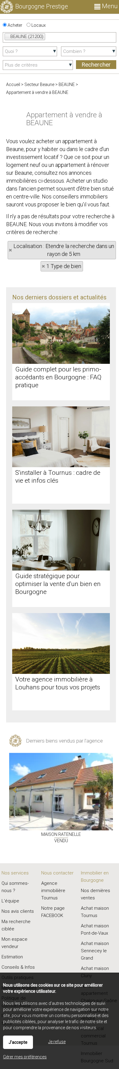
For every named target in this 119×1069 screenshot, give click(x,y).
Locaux (38, 25)
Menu (108, 6)
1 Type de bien (63, 266)
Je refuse (57, 1041)
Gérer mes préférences (25, 1056)
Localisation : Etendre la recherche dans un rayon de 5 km (63, 250)
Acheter (14, 25)
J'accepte (18, 1042)
